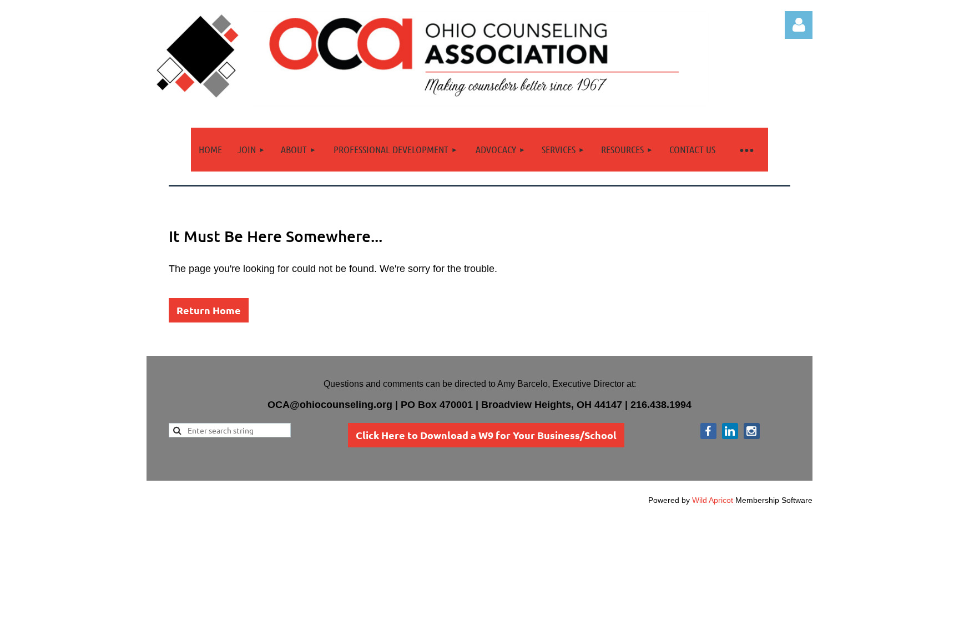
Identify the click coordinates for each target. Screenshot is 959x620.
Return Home (208, 310)
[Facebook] (708, 431)
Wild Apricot (712, 500)
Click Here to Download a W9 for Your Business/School (486, 435)
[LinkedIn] (730, 431)
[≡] (746, 150)
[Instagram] (752, 431)
